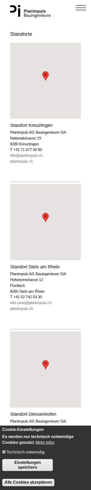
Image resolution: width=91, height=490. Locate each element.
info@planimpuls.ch (26, 155)
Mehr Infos (45, 442)
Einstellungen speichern (27, 464)
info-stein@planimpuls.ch (31, 303)
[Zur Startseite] (30, 16)
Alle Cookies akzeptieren (28, 482)
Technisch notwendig (25, 452)
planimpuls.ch (21, 161)
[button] (45, 76)
